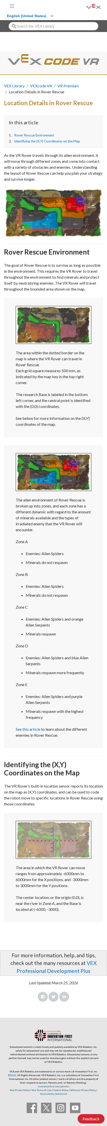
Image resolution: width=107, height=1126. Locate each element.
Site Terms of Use (41, 1090)
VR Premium (68, 85)
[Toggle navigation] (12, 6)
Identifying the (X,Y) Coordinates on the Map (47, 141)
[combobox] (53, 26)
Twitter (53, 997)
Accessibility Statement (53, 1093)
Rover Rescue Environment (34, 135)
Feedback (91, 1118)
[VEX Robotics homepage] (87, 5)
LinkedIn (64, 997)
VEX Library (14, 85)
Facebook (43, 997)
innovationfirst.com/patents (53, 1086)
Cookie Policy (61, 1090)
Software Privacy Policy (83, 1090)
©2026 (12, 1075)
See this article (28, 729)
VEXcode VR (41, 85)
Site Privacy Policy (20, 1090)
